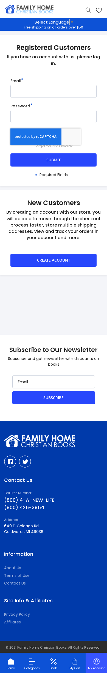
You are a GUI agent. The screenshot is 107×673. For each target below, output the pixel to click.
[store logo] (29, 9)
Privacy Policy (17, 614)
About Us (12, 568)
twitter (25, 462)
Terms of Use (17, 575)
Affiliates (12, 622)
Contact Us (15, 583)
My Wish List (99, 10)
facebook (10, 462)
